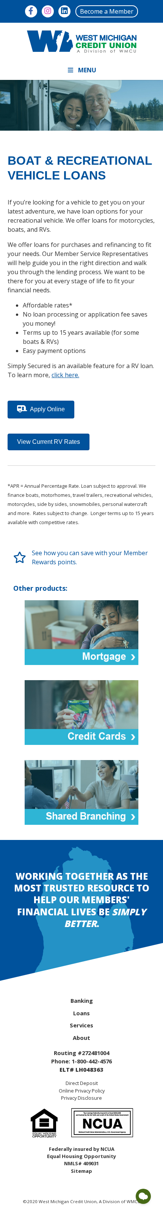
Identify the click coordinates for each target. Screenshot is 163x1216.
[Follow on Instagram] (48, 11)
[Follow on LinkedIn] (64, 11)
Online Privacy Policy (82, 1090)
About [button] (81, 1037)
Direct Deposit (82, 1083)
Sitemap (81, 1171)
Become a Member (106, 11)
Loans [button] (81, 1013)
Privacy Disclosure (81, 1097)
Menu (87, 70)
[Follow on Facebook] (31, 11)
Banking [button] (82, 1000)
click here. (65, 375)
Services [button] (81, 1025)
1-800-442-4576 (92, 1061)
